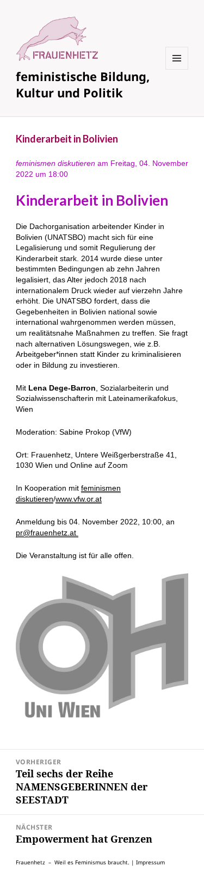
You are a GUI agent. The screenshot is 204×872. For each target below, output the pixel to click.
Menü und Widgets (177, 69)
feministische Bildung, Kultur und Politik (83, 84)
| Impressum (148, 862)
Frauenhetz (30, 862)
